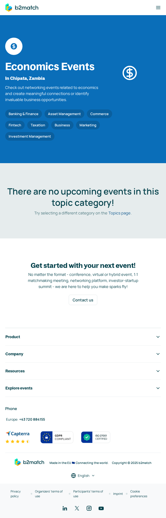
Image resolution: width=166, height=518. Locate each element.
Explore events (18, 388)
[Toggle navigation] (158, 7)
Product (12, 336)
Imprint (118, 494)
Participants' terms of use (88, 493)
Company (14, 353)
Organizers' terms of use (49, 493)
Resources (15, 370)
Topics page (120, 213)
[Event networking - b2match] (21, 7)
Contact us (83, 299)
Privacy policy (16, 493)
